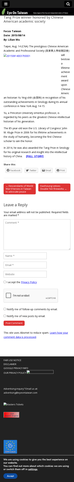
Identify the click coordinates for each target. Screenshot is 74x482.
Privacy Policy (29, 282)
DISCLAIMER (10, 364)
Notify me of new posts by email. (26, 316)
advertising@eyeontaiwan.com (20, 392)
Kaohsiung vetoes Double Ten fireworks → (53, 187)
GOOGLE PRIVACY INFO (16, 368)
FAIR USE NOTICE (12, 360)
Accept (10, 476)
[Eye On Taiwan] (37, 12)
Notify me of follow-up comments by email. (32, 309)
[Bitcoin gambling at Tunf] (40, 372)
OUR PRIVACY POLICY (15, 372)
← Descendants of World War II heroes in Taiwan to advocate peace (19, 188)
